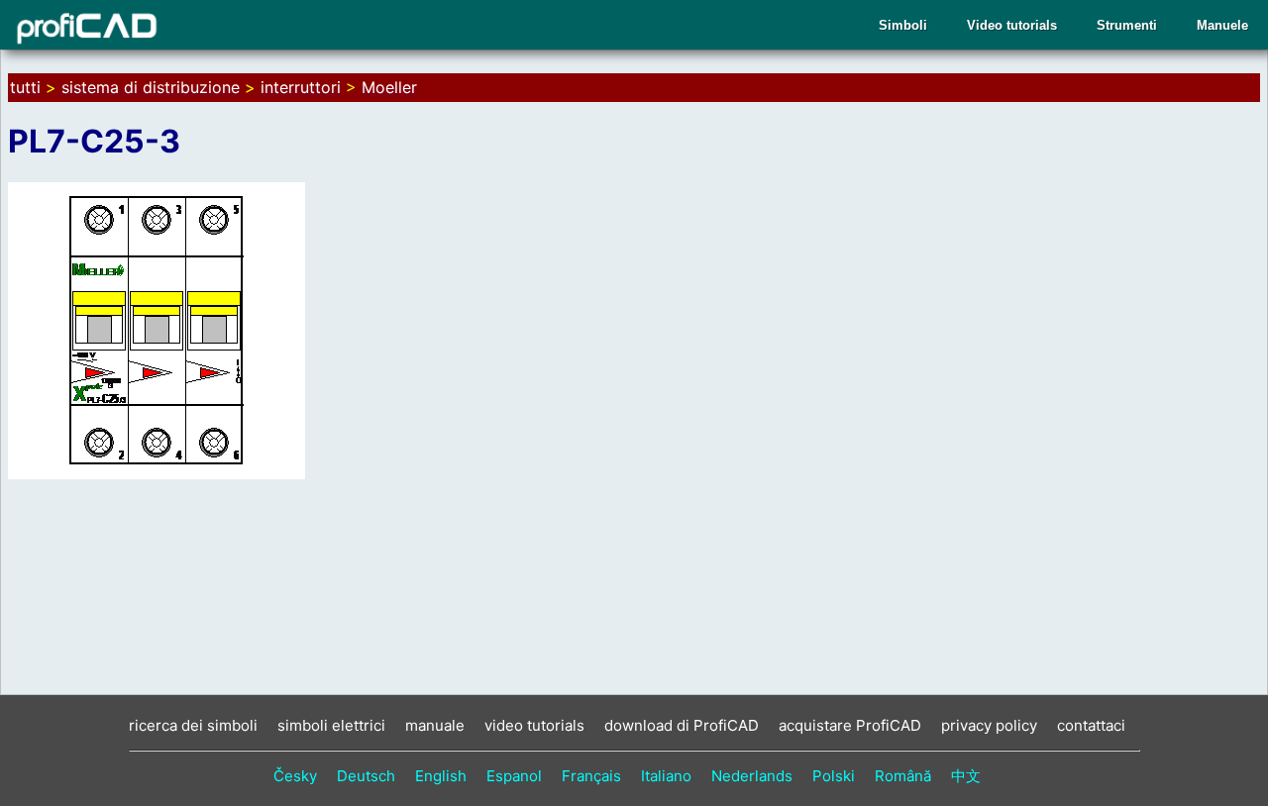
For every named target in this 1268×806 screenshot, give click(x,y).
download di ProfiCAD (681, 725)
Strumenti (1127, 25)
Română (903, 775)
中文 (966, 775)
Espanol (514, 775)
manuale (435, 725)
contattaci (1091, 725)
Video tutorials (1012, 25)
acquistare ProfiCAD (850, 725)
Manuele (1222, 25)
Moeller (389, 87)
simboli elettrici (331, 725)
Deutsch (366, 775)
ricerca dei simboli (193, 725)
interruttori (301, 87)
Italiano (666, 775)
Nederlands (751, 775)
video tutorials (534, 725)
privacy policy (989, 725)
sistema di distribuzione (150, 87)
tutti (25, 87)
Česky (295, 775)
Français (591, 775)
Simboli (903, 25)
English (441, 775)
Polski (833, 775)
